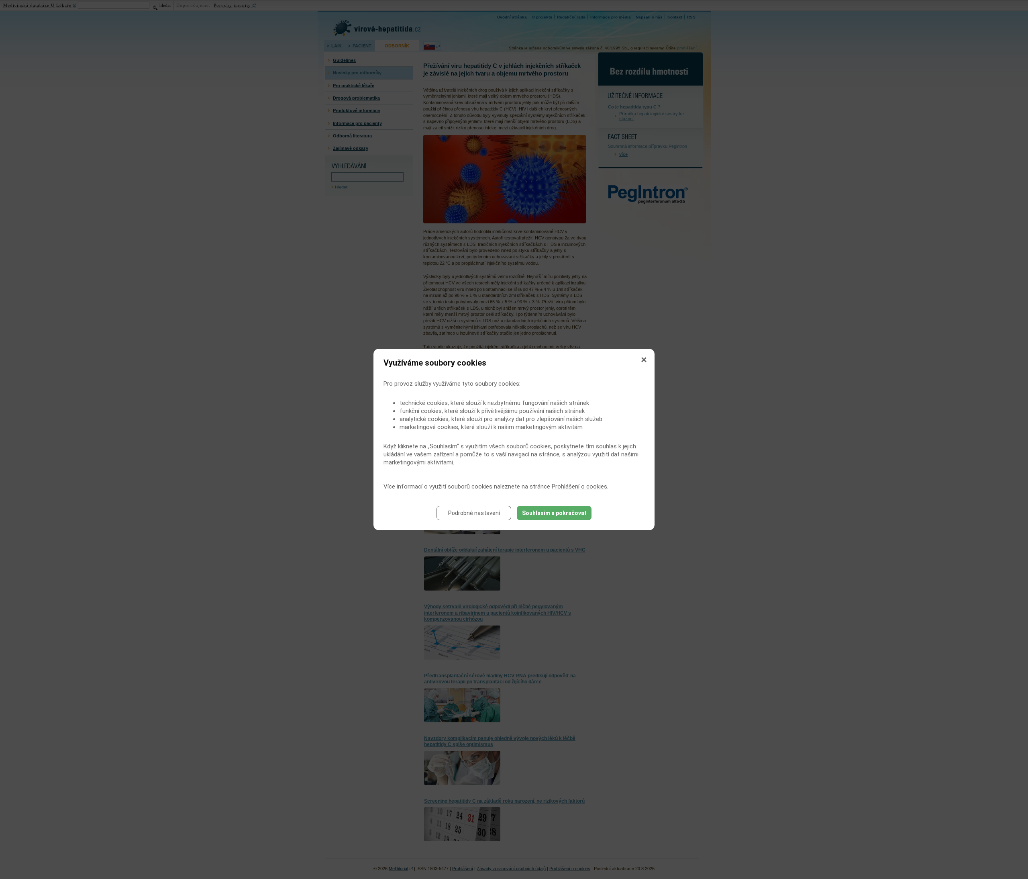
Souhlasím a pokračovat (554, 513)
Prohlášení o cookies (579, 486)
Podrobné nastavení (474, 513)
